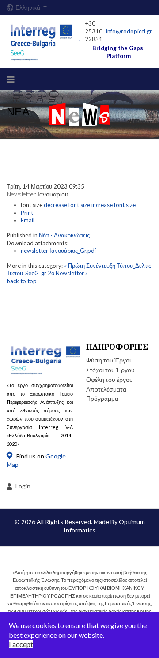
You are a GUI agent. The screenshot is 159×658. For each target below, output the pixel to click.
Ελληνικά (28, 7)
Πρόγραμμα (102, 398)
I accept (21, 644)
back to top (22, 281)
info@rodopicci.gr (129, 31)
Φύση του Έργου (109, 360)
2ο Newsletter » (68, 273)
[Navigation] (11, 79)
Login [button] (22, 486)
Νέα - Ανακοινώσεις (64, 235)
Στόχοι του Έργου (110, 369)
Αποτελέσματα (106, 389)
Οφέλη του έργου (109, 379)
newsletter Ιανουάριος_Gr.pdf (58, 250)
